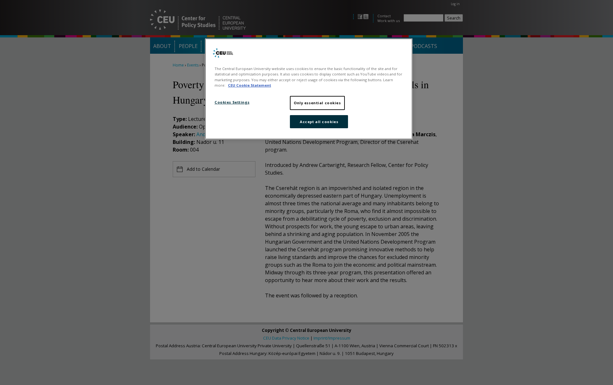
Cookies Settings (232, 102)
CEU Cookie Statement (249, 85)
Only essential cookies (317, 102)
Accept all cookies (319, 121)
